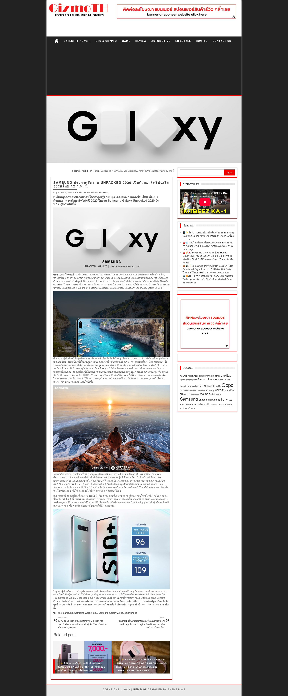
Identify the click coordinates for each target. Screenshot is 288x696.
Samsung (68, 612)
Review (140, 40)
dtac (228, 375)
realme (204, 394)
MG (201, 386)
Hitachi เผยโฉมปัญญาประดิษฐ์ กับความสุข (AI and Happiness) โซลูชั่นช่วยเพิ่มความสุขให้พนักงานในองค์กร (141, 622)
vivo (183, 404)
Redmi (212, 394)
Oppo (228, 384)
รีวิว (220, 404)
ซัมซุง (203, 404)
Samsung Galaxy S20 (85, 612)
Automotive (160, 40)
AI (181, 375)
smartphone (130, 612)
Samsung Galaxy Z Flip (110, 612)
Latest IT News (76, 40)
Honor (210, 379)
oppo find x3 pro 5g (205, 390)
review (218, 394)
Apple (190, 375)
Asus (196, 375)
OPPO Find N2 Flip (188, 390)
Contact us (222, 40)
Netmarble (209, 386)
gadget (189, 379)
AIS (185, 375)
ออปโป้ (225, 404)
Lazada (183, 386)
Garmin (202, 379)
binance (202, 375)
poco (186, 394)
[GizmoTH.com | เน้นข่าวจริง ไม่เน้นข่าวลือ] (56, 40)
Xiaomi (196, 404)
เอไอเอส (191, 408)
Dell (223, 375)
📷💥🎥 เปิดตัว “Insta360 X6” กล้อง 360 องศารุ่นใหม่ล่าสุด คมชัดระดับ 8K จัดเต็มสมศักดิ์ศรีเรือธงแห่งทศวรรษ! (207, 279)
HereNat (79, 192)
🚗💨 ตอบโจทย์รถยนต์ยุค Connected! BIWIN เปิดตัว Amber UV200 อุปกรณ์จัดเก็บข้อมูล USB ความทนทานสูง (207, 246)
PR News (103, 192)
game (194, 379)
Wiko (188, 404)
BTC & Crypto (106, 40)
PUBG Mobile (194, 394)
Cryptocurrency (213, 375)
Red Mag (139, 689)
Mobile (94, 192)
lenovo (191, 386)
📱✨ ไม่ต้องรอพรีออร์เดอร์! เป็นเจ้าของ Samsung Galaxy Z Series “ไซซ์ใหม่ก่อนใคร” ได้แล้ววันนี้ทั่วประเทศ (81, 667)
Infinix (227, 379)
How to (202, 40)
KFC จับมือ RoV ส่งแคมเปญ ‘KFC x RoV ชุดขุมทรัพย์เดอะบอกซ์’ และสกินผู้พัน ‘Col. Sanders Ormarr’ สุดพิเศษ (82, 622)
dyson (183, 379)
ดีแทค (210, 404)
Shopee (202, 399)
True (230, 400)
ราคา (216, 404)
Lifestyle (183, 40)
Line (197, 386)
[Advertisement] (144, 70)
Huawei (219, 379)
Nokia (218, 386)
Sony (224, 399)
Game (126, 40)
